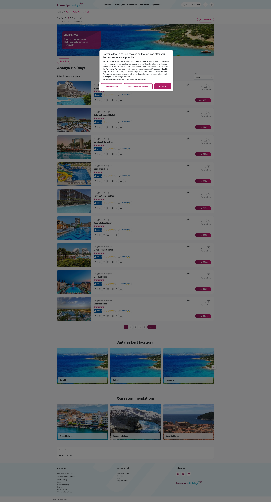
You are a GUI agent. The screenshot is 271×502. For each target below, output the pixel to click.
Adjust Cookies (112, 86)
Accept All (163, 86)
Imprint (124, 79)
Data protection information (112, 79)
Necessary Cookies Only (138, 86)
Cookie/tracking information (136, 79)
